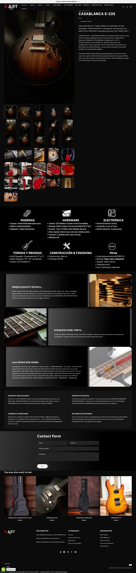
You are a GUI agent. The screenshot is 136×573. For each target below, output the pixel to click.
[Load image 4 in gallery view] (53, 112)
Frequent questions (74, 537)
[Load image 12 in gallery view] (25, 140)
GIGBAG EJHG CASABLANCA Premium (20, 518)
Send (42, 466)
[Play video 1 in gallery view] (53, 183)
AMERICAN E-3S (116, 518)
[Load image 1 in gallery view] (11, 112)
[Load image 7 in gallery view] (25, 126)
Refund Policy (104, 546)
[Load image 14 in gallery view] (53, 140)
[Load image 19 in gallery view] (53, 154)
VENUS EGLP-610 (52, 518)
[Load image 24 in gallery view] (39, 168)
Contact (70, 535)
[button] (25, 5)
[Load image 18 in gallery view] (39, 154)
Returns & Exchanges (74, 543)
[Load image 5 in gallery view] (67, 112)
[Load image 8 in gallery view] (39, 126)
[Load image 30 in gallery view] (39, 183)
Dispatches (71, 540)
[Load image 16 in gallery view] (11, 154)
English (8, 567)
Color (80, 18)
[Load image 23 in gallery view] (25, 168)
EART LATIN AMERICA (118, 567)
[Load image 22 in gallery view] (11, 168)
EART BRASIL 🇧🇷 (105, 537)
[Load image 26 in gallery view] (67, 168)
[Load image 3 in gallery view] (39, 112)
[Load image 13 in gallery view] (39, 140)
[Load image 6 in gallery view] (11, 126)
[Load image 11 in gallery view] (11, 140)
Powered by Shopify (127, 567)
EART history (104, 535)
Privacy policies (105, 540)
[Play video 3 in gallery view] (11, 197)
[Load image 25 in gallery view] (53, 168)
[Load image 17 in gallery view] (25, 154)
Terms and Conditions (106, 543)
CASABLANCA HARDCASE (84, 518)
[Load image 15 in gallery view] (67, 140)
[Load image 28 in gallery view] (25, 183)
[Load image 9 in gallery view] (53, 126)
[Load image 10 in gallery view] (67, 126)
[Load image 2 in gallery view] (25, 112)
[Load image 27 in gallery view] (11, 183)
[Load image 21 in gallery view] (67, 154)
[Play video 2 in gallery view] (67, 183)
